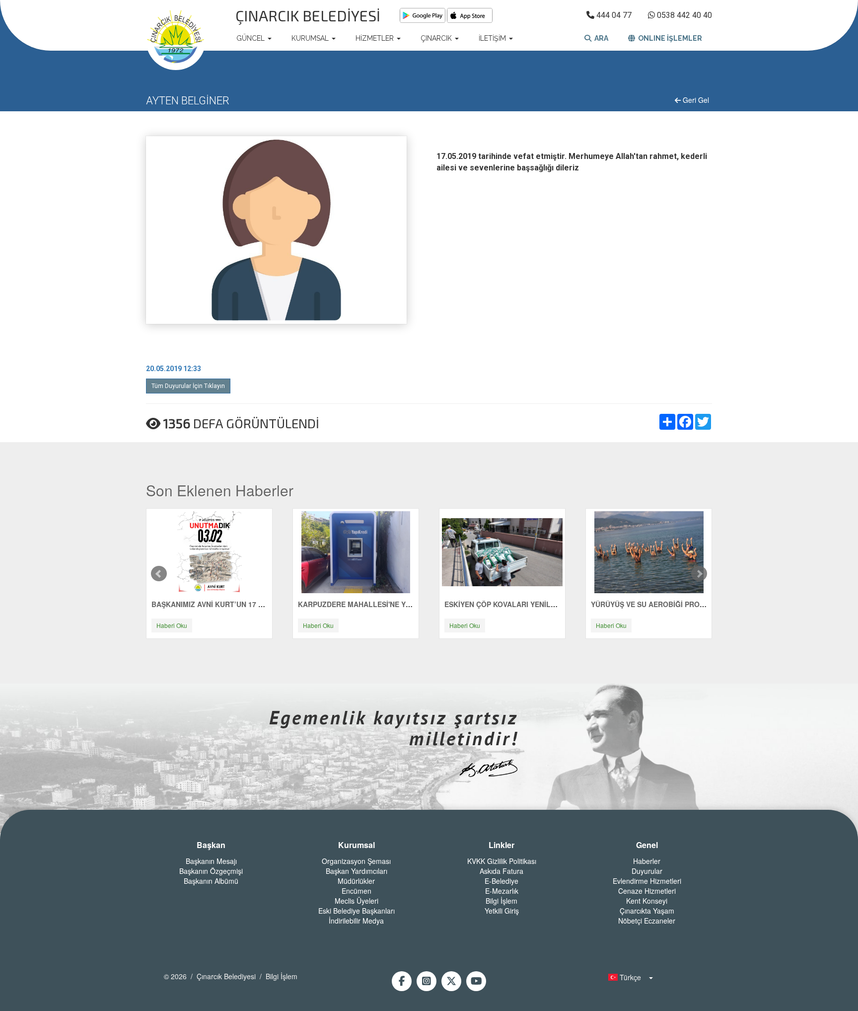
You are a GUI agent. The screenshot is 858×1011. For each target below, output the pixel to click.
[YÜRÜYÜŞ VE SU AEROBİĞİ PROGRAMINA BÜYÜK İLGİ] (649, 551)
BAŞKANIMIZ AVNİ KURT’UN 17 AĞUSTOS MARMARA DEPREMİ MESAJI (271, 604)
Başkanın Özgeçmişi (211, 871)
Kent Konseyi (646, 901)
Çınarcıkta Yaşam (647, 911)
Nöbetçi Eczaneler (646, 921)
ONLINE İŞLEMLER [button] (668, 38)
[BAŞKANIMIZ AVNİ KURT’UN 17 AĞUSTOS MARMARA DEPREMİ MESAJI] (209, 551)
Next (699, 574)
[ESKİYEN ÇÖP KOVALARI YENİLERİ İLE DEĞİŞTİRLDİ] (502, 551)
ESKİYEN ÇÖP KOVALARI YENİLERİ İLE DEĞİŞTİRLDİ (532, 604)
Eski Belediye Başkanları (356, 911)
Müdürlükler (356, 881)
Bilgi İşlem (501, 901)
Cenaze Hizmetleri (647, 891)
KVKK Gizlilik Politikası (501, 861)
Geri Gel (695, 100)
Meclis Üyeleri (356, 901)
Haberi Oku (171, 625)
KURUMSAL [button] (311, 38)
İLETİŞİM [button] (493, 38)
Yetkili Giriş (502, 911)
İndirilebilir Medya (356, 921)
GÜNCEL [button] (251, 38)
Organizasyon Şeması (356, 861)
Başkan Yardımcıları (356, 871)
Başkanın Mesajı (211, 861)
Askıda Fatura (501, 871)
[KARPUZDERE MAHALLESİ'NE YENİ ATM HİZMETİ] (355, 551)
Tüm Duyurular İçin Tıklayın (188, 386)
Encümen (356, 891)
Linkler (501, 845)
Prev (159, 574)
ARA (599, 38)
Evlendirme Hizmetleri (647, 881)
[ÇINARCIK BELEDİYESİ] (176, 38)
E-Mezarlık (501, 891)
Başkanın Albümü (211, 881)
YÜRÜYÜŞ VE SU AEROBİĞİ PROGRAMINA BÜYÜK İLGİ (683, 604)
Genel (647, 845)
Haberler (646, 861)
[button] (627, 977)
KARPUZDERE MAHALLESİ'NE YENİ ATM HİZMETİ (381, 604)
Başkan (211, 845)
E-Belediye (501, 881)
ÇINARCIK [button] (437, 38)
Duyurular (647, 871)
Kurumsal (356, 845)
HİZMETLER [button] (376, 38)
